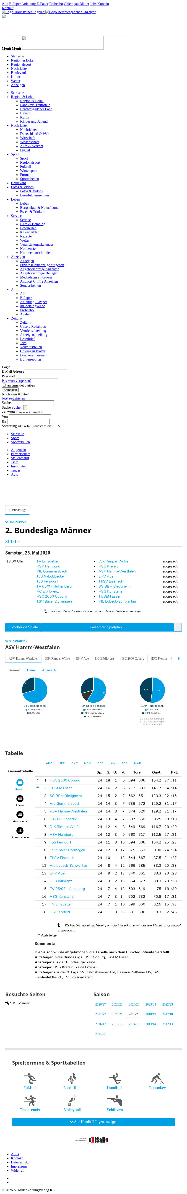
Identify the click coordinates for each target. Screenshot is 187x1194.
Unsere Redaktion (33, 326)
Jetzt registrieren (13, 398)
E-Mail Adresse (13, 371)
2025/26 (117, 1004)
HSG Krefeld (109, 566)
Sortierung (9, 426)
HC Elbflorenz (47, 591)
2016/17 (100, 1024)
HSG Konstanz (110, 591)
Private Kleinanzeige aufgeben (42, 265)
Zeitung (16, 318)
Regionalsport (21, 64)
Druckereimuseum (33, 355)
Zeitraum (8, 412)
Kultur (15, 77)
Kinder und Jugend (34, 121)
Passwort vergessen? (16, 381)
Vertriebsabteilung (33, 331)
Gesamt (14, 670)
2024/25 (134, 1004)
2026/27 (100, 1004)
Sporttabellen (29, 179)
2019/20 (134, 1014)
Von (5, 416)
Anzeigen (18, 85)
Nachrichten (20, 68)
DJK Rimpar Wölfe (113, 561)
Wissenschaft (29, 142)
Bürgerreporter (30, 359)
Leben (15, 199)
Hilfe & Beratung (32, 224)
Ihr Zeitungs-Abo (32, 306)
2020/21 (117, 1014)
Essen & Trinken (32, 212)
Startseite (17, 56)
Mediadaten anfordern (36, 277)
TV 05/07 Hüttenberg (54, 586)
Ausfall (25, 314)
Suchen (17, 407)
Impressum (19, 1166)
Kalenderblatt (29, 232)
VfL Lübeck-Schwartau (117, 601)
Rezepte (26, 236)
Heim (31, 670)
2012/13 (167, 1024)
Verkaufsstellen (31, 347)
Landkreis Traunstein (35, 105)
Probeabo (56, 4)
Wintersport (28, 171)
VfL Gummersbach (51, 571)
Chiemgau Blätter (76, 4)
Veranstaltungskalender (36, 244)
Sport (15, 154)
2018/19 (150, 1014)
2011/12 (100, 1034)
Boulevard (18, 73)
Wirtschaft (27, 138)
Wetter (15, 81)
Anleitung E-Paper (34, 4)
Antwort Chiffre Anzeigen (39, 281)
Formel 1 (26, 175)
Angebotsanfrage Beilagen (39, 273)
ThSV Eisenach (111, 581)
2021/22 (100, 1014)
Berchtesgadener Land (36, 109)
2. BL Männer (19, 1003)
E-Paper (15, 4)
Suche (6, 403)
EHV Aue (106, 576)
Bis (4, 421)
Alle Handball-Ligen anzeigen (95, 1122)
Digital (25, 150)
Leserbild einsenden (34, 195)
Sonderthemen (30, 285)
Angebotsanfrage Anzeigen (39, 269)
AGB (15, 1154)
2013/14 (150, 1024)
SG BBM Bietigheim (115, 586)
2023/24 (150, 1004)
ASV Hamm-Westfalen (117, 571)
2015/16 (117, 1024)
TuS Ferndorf (47, 581)
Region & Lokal (22, 60)
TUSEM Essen (110, 596)
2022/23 (167, 1004)
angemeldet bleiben (21, 385)
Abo (5, 4)
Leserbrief (27, 339)
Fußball (25, 166)
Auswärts (49, 670)
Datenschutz (20, 1162)
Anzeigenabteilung (33, 335)
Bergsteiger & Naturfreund (39, 207)
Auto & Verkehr (31, 146)
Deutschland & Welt (34, 134)
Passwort (8, 376)
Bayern (25, 113)
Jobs (93, 4)
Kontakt (103, 4)
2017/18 (167, 1014)
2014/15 (134, 1024)
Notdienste (28, 248)
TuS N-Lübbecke (50, 576)
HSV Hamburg (48, 566)
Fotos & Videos (22, 187)
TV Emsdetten (47, 561)
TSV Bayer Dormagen (54, 601)
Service (16, 216)
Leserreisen (28, 228)
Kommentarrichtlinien (36, 253)
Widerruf (17, 1170)
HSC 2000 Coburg (51, 596)
